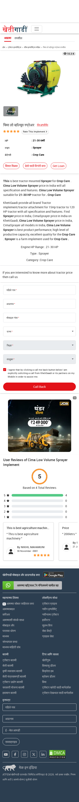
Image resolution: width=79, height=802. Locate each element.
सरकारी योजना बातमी (13, 687)
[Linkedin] (43, 754)
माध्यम (6, 636)
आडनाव (10, 304)
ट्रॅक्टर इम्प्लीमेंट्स (14, 47)
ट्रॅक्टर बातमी (9, 660)
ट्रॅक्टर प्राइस (49, 603)
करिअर (6, 614)
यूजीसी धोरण (31, 779)
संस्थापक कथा (10, 642)
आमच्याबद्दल (9, 609)
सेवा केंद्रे (47, 631)
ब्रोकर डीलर (48, 676)
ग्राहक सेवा (48, 636)
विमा (44, 682)
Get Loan (58, 166)
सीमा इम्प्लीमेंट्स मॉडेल (32, 47)
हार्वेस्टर (46, 620)
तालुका (10, 359)
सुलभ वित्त (47, 625)
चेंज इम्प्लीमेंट (42, 125)
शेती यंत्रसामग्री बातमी (14, 676)
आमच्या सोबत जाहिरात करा (18, 603)
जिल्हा (9, 345)
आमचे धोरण (18, 779)
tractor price (64, 272)
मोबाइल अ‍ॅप (8, 625)
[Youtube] (6, 754)
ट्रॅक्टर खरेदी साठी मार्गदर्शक (56, 687)
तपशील (18, 38)
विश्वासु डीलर (49, 665)
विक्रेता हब (48, 671)
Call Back (39, 387)
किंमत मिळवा (11, 166)
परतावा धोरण (9, 631)
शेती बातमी (8, 665)
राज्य (9, 331)
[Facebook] (15, 754)
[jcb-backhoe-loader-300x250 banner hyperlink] (39, 426)
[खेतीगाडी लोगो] (15, 29)
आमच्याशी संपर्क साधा (13, 620)
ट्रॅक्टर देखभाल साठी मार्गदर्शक (57, 693)
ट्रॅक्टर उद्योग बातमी (13, 682)
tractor (23, 181)
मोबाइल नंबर (12, 317)
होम (4, 47)
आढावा (7, 38)
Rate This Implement (34, 131)
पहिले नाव (11, 290)
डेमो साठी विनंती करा (35, 166)
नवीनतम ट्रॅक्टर (50, 614)
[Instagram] (24, 754)
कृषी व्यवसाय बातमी (12, 671)
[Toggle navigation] (36, 29)
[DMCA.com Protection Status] (57, 754)
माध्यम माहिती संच (11, 647)
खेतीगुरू (46, 660)
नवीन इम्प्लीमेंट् (49, 609)
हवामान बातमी (9, 693)
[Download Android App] (53, 575)
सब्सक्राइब (11, 742)
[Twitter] (33, 754)
